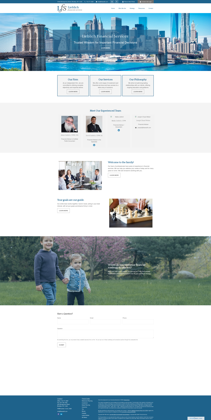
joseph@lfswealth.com (144, 128)
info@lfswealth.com (103, 1)
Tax (83, 409)
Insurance (84, 407)
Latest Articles (85, 415)
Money (83, 411)
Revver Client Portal (129, 1)
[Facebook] (116, 1)
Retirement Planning (87, 401)
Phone (125, 318)
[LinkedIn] (112, 1)
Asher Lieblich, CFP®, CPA (69, 135)
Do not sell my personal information (128, 411)
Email (91, 318)
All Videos (84, 417)
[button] (113, 8)
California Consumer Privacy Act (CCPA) (140, 410)
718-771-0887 (90, 1)
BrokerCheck (126, 399)
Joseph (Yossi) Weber (143, 120)
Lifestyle (84, 413)
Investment (85, 403)
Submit (61, 345)
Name (59, 318)
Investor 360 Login (147, 1)
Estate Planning (86, 405)
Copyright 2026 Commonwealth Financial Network (119, 414)
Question (60, 328)
